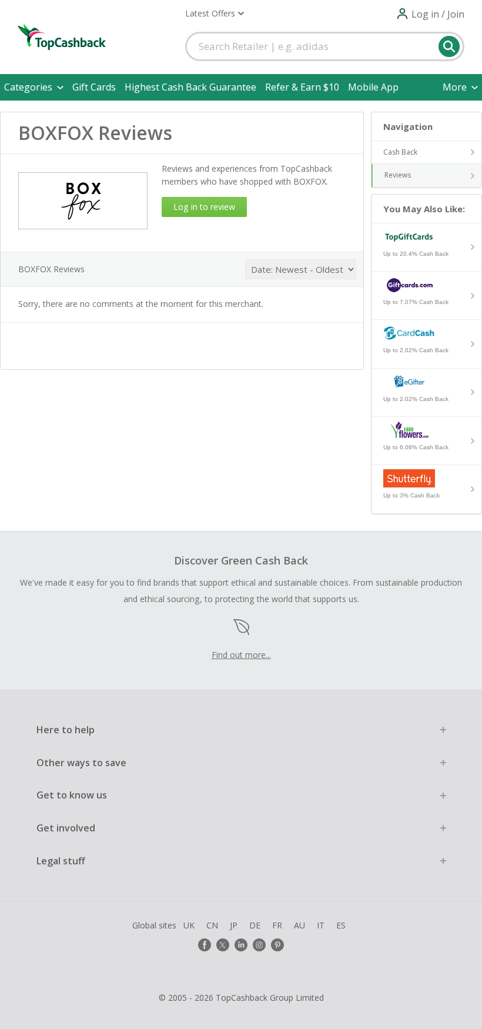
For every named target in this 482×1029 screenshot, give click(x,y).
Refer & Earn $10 (302, 87)
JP (233, 925)
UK (189, 925)
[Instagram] (259, 944)
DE (254, 925)
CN (212, 925)
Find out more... (241, 654)
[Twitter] (222, 944)
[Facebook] (204, 944)
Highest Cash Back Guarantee (190, 87)
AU (299, 925)
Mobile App (373, 87)
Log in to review (204, 206)
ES (341, 925)
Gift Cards (94, 87)
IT (320, 925)
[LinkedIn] (241, 944)
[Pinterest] (277, 944)
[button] (214, 13)
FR (277, 925)
